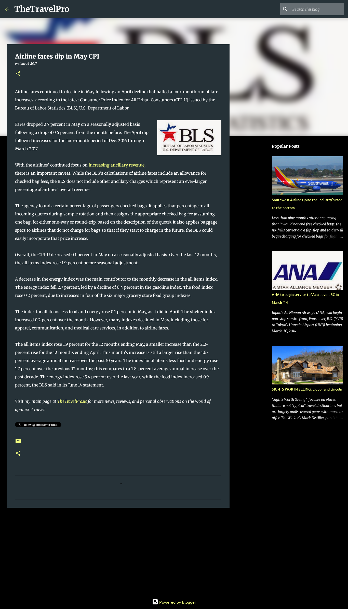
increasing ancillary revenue (116, 165)
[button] (18, 74)
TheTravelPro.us (72, 401)
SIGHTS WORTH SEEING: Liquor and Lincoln (307, 389)
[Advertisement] (118, 551)
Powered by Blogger (177, 601)
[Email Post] (18, 443)
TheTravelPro (41, 9)
